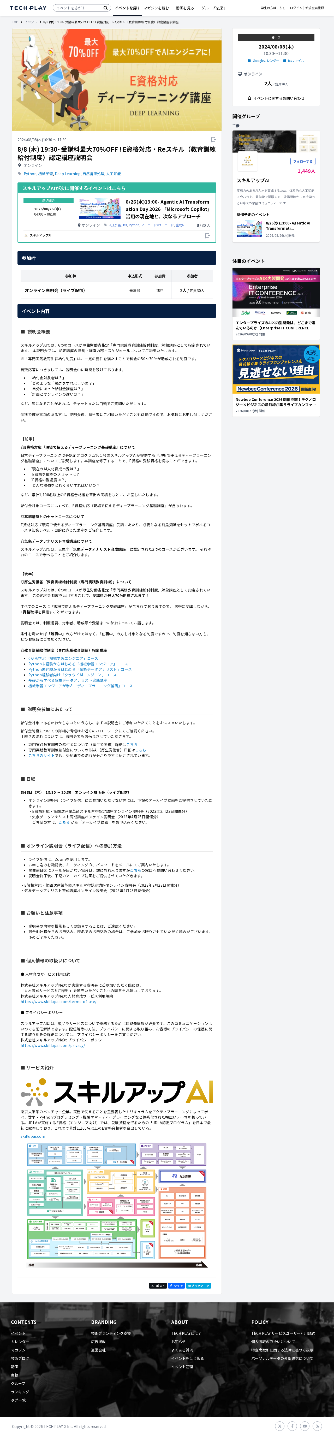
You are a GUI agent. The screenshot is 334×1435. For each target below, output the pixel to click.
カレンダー (20, 1341)
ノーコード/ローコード (157, 225)
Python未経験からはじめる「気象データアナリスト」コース (80, 669)
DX (125, 225)
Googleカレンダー (266, 60)
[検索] (106, 8)
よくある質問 (182, 1350)
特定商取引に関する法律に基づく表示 (282, 1350)
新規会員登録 (314, 8)
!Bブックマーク (198, 1286)
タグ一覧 (18, 1400)
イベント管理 (182, 1366)
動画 (14, 1366)
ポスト (160, 1286)
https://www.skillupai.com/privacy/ (53, 1045)
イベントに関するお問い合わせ (279, 98)
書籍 (14, 1375)
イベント (31, 22)
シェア (178, 1286)
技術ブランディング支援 (111, 1333)
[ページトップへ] (28, 8)
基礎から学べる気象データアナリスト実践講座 (68, 680)
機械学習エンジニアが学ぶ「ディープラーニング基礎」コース (80, 685)
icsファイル (296, 60)
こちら (132, 744)
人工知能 (113, 173)
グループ (18, 1383)
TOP (15, 22)
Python (30, 173)
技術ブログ (20, 1358)
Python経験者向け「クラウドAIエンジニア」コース (72, 674)
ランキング (20, 1391)
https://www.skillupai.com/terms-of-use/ (58, 1001)
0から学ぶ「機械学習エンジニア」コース (63, 658)
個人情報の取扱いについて (273, 1341)
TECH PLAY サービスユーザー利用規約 (283, 1333)
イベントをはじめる (187, 1358)
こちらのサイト (41, 755)
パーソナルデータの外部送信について (282, 1358)
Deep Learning (68, 173)
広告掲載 (98, 1341)
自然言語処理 (93, 173)
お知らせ (178, 1341)
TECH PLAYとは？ (186, 1333)
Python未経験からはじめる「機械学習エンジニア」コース (78, 663)
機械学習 (45, 173)
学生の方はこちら (273, 8)
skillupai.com (33, 1136)
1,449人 (306, 170)
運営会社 (98, 1350)
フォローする (303, 161)
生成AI (180, 225)
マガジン (18, 1350)
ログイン (296, 8)
